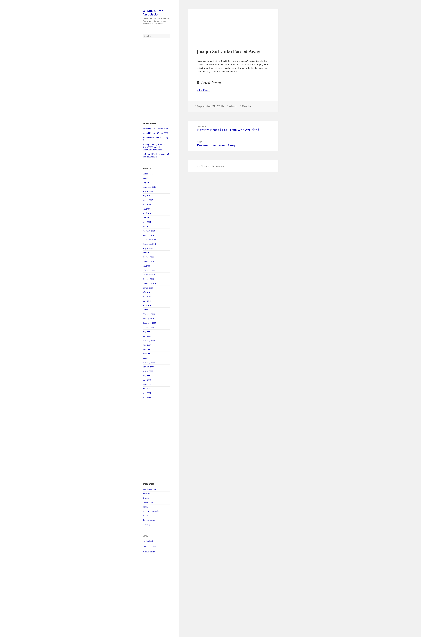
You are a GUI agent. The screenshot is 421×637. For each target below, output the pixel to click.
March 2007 (148, 358)
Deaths (145, 507)
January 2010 (148, 318)
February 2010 (149, 314)
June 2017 (147, 204)
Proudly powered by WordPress (210, 166)
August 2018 (148, 191)
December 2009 (149, 323)
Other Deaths (203, 89)
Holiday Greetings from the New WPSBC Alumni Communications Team (154, 147)
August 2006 (148, 371)
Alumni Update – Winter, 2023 (155, 133)
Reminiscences (149, 520)
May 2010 (147, 301)
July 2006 (146, 375)
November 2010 (149, 274)
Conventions (148, 502)
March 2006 (148, 384)
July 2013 (146, 226)
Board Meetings (149, 489)
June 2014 (147, 222)
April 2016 (147, 213)
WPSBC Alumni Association (153, 12)
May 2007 (147, 349)
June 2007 (147, 345)
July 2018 (146, 196)
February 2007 (149, 362)
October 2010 (148, 279)
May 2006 (147, 380)
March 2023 (148, 178)
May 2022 (147, 182)
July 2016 (146, 209)
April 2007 (147, 353)
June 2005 (147, 389)
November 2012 (149, 239)
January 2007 (148, 367)
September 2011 (149, 261)
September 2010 (149, 283)
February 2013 (149, 231)
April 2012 (147, 253)
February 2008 (149, 340)
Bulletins (146, 493)
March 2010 (148, 310)
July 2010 (146, 292)
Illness (145, 515)
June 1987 (147, 397)
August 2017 (148, 200)
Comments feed (149, 546)
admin (233, 106)
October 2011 (148, 257)
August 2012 (148, 248)
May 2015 (147, 217)
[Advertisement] (156, 80)
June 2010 (147, 296)
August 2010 (148, 288)
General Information (151, 511)
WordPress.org (149, 552)
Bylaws (146, 498)
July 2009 (146, 332)
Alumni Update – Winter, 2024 (155, 129)
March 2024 (148, 174)
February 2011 (149, 270)
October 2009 (148, 327)
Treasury (146, 524)
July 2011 (146, 266)
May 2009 (147, 336)
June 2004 (147, 393)
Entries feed (148, 541)
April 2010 (147, 305)
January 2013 (148, 235)
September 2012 (149, 244)
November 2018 (149, 187)
